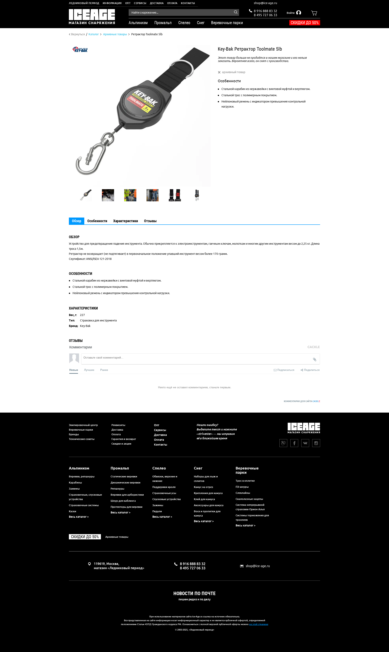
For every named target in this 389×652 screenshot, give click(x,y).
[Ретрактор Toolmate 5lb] (86, 195)
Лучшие (89, 370)
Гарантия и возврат (123, 439)
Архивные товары (116, 536)
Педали (157, 511)
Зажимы (74, 488)
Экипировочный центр (83, 425)
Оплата (172, 3)
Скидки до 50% (305, 22)
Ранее (104, 370)
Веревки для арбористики (127, 494)
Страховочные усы (164, 493)
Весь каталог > (79, 516)
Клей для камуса (204, 499)
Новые (73, 370)
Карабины (75, 482)
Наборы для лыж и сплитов (206, 478)
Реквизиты (118, 425)
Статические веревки (124, 476)
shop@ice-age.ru (265, 3)
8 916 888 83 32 (265, 11)
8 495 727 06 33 (265, 14)
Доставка (157, 3)
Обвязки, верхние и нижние (164, 478)
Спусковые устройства (166, 499)
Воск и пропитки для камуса (207, 513)
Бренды (74, 434)
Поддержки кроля (163, 487)
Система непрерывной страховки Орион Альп (250, 507)
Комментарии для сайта (302, 401)
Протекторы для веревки (126, 506)
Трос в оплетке (245, 480)
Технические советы (81, 439)
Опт (128, 3)
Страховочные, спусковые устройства (85, 496)
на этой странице (258, 624)
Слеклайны (243, 492)
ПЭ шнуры (242, 486)
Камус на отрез (203, 487)
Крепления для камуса (208, 493)
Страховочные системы (84, 505)
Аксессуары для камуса (208, 505)
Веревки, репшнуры (81, 476)
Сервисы (140, 3)
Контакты (188, 3)
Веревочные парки (81, 429)
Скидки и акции (121, 443)
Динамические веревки (125, 482)
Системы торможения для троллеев (252, 517)
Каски (72, 511)
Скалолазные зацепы (249, 498)
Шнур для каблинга (123, 500)
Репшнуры (117, 488)
